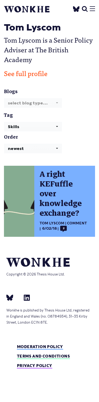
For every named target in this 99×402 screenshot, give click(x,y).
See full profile (26, 73)
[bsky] (13, 297)
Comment (77, 223)
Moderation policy (40, 346)
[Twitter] (76, 8)
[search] (85, 8)
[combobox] (33, 103)
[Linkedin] (25, 297)
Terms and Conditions (43, 356)
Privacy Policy (34, 365)
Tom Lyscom (52, 223)
